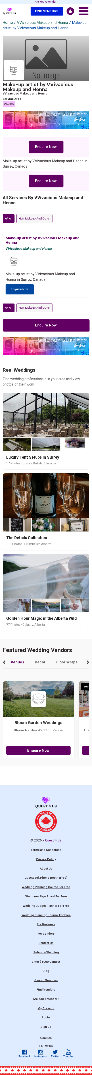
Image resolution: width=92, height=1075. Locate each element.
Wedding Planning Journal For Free (46, 915)
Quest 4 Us (53, 840)
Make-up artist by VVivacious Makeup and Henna (38, 87)
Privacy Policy (46, 859)
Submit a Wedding (46, 952)
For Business (46, 924)
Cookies (46, 1038)
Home (8, 22)
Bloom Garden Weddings (38, 722)
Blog (46, 970)
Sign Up (45, 1026)
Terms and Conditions (46, 849)
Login (46, 1017)
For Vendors (46, 933)
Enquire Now (46, 146)
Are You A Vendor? (46, 2)
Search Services (46, 980)
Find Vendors (46, 11)
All (10, 218)
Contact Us (45, 943)
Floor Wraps (66, 662)
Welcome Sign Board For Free (46, 896)
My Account (46, 1008)
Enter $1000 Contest (46, 961)
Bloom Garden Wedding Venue (38, 730)
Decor (40, 662)
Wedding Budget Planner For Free (46, 905)
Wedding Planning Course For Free (46, 887)
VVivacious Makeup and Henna (42, 22)
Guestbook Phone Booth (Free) (46, 877)
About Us (46, 868)
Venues (17, 662)
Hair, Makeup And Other (34, 218)
